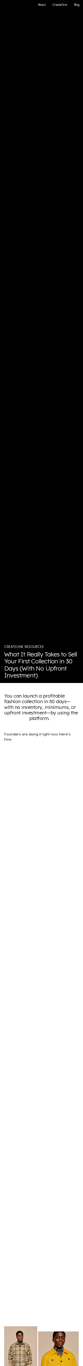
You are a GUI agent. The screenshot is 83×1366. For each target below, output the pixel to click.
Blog (77, 4)
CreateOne (59, 4)
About (42, 4)
